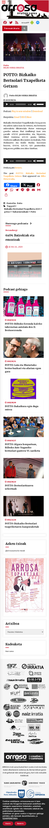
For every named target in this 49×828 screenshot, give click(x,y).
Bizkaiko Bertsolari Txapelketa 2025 (22, 209)
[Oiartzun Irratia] (15, 720)
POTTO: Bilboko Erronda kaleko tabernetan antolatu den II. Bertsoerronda (23, 327)
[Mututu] (34, 104)
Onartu (8, 823)
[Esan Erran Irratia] (38, 686)
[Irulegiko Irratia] (12, 707)
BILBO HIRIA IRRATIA (13, 67)
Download (38, 111)
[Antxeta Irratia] (33, 666)
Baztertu (20, 823)
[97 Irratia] (13, 666)
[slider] (40, 104)
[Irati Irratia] (34, 700)
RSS (23, 117)
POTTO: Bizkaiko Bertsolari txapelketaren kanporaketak (22, 525)
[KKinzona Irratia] (34, 707)
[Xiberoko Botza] (32, 734)
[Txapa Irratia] (18, 734)
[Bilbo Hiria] (34, 680)
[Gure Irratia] (31, 693)
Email (17, 117)
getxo (7, 212)
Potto (6, 65)
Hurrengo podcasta (16, 223)
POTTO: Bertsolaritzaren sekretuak (19, 487)
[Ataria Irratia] (35, 673)
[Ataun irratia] (15, 680)
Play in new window (21, 111)
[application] (24, 104)
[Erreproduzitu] (7, 104)
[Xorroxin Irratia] (15, 741)
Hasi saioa (9, 651)
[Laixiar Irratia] (16, 714)
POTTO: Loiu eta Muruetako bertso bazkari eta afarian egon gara (23, 368)
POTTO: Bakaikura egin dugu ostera (21, 408)
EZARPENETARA (10, 818)
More (29, 117)
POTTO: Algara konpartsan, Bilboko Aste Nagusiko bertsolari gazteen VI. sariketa (22, 447)
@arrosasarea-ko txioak (15, 550)
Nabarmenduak (20, 212)
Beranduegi (11, 230)
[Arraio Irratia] (16, 673)
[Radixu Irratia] (17, 727)
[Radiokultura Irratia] (34, 720)
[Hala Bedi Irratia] (18, 700)
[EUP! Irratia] (15, 693)
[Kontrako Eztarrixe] (8, 714)
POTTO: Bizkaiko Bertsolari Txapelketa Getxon (24, 80)
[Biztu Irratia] (7, 686)
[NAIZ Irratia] (32, 714)
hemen (18, 167)
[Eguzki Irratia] (21, 686)
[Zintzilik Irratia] (35, 741)
